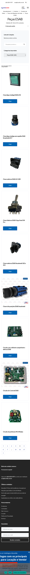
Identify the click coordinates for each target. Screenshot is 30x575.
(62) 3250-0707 (9, 2)
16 (20, 449)
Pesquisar (24, 44)
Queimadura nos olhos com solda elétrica (11, 498)
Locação (3, 513)
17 (24, 449)
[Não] (28, 569)
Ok (6, 572)
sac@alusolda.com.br (19, 2)
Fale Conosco (4, 511)
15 (15, 449)
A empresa (4, 506)
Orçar (10, 101)
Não (10, 572)
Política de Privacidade (7, 516)
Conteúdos (4, 508)
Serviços (3, 518)
